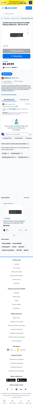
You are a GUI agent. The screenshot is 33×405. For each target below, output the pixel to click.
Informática (7, 18)
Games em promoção (16, 329)
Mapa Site (16, 283)
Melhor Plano (16, 296)
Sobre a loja (8, 74)
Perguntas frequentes (17, 367)
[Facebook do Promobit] (7, 389)
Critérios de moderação (16, 363)
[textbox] (16, 134)
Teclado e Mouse (15, 18)
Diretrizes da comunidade (16, 359)
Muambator (16, 308)
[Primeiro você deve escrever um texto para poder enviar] (30, 134)
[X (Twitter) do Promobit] (12, 389)
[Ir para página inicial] (2, 18)
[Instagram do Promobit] (16, 389)
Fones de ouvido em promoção (16, 325)
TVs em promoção (16, 341)
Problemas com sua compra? (16, 371)
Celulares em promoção (16, 321)
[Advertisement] (16, 177)
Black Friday (16, 317)
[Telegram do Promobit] (25, 389)
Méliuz (16, 300)
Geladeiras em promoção (16, 333)
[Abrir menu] (3, 8)
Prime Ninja (12, 109)
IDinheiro (16, 293)
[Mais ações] (27, 29)
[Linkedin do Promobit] (21, 389)
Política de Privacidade (16, 275)
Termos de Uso (16, 279)
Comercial (16, 264)
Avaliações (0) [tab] (24, 99)
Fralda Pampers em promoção (16, 337)
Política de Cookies (16, 271)
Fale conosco (16, 268)
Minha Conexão (16, 304)
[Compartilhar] (27, 33)
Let (14, 104)
